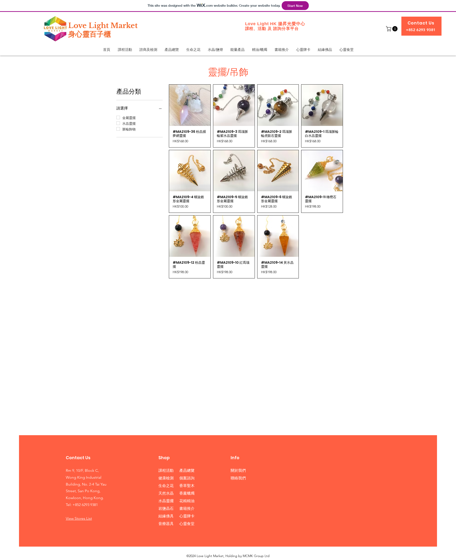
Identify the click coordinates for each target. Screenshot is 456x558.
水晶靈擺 (166, 501)
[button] (392, 28)
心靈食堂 (187, 523)
